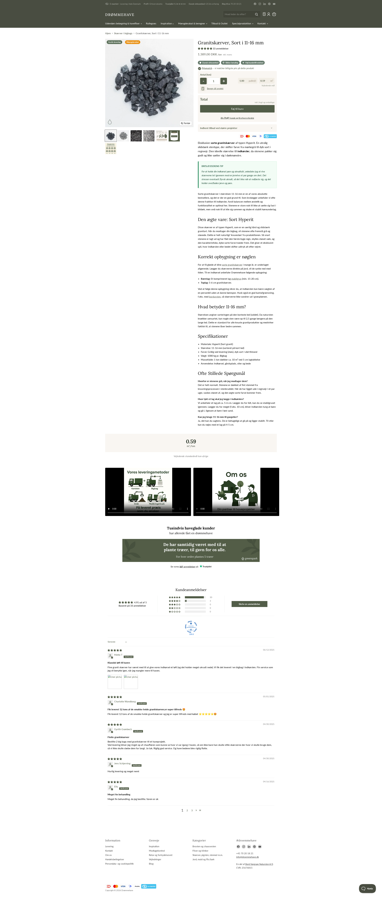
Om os (108, 855)
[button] (205, 48)
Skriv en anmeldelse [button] (249, 604)
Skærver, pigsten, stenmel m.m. (207, 855)
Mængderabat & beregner (192, 23)
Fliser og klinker (200, 850)
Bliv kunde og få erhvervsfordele (237, 118)
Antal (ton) (205, 74)
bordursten (215, 296)
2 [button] (187, 810)
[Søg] (256, 14)
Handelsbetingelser (114, 859)
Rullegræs (151, 23)
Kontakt (261, 23)
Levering (109, 846)
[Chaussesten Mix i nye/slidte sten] (111, 148)
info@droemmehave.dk (247, 857)
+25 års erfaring (204, 4)
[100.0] (191, 627)
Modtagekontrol (157, 850)
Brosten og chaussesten (204, 846)
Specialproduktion (242, 23)
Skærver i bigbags (123, 33)
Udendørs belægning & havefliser (122, 23)
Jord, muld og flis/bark (203, 859)
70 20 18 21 (231, 4)
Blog (151, 863)
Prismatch (207, 68)
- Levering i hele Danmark (125, 4)
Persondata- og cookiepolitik (119, 863)
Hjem (108, 33)
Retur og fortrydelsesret (160, 855)
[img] (115, 650)
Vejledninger (155, 859)
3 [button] (192, 810)
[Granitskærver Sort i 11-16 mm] (111, 136)
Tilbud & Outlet (219, 23)
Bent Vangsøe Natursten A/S (259, 864)
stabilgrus (236, 278)
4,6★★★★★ (175, 4)
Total (204, 99)
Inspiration (166, 23)
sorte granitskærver (232, 264)
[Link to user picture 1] (115, 682)
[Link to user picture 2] (131, 682)
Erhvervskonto (153, 4)
